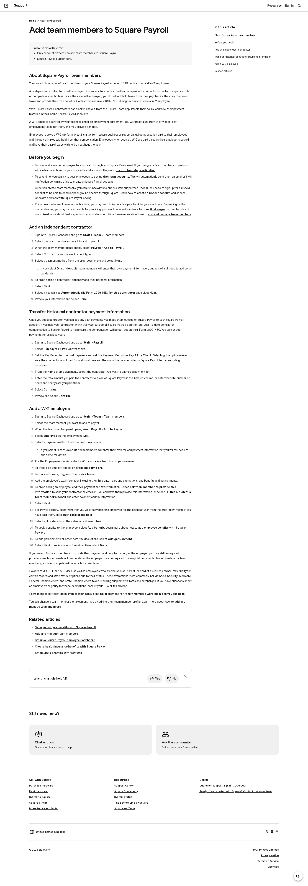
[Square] (6, 6)
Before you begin (224, 42)
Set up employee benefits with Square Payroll (65, 627)
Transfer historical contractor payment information (243, 56)
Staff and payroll (50, 20)
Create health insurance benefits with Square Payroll (70, 646)
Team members (114, 235)
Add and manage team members (57, 633)
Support (20, 5)
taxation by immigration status (73, 594)
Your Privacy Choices (266, 849)
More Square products (43, 808)
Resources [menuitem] (274, 5)
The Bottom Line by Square (131, 802)
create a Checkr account (154, 193)
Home (32, 20)
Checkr (143, 188)
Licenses (273, 866)
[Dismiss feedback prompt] (185, 676)
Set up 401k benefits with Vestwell (58, 653)
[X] (267, 831)
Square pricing (38, 802)
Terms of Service (268, 861)
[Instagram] (277, 831)
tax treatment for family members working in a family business (142, 594)
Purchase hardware (41, 785)
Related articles (223, 71)
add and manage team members (169, 214)
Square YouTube (124, 808)
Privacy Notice (270, 855)
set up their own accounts (111, 176)
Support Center (124, 785)
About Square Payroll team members (235, 35)
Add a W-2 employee (226, 63)
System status (123, 797)
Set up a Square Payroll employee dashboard (65, 640)
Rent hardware (38, 791)
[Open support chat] (298, 876)
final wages (157, 209)
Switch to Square (40, 797)
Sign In (289, 5)
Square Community (126, 791)
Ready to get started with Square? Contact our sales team (235, 791)
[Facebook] (272, 831)
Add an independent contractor (232, 49)
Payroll (98, 342)
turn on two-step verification (135, 170)
